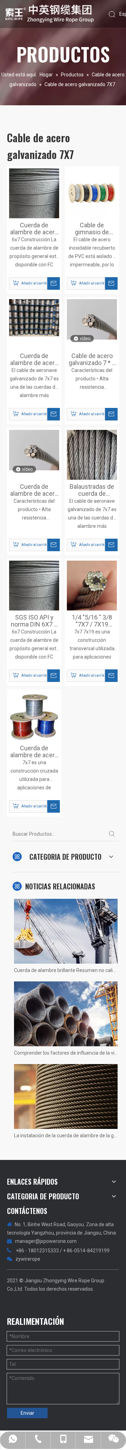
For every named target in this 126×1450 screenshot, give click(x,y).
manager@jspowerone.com (46, 1241)
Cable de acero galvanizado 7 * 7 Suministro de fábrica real (92, 359)
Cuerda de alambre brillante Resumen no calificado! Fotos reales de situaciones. (66, 970)
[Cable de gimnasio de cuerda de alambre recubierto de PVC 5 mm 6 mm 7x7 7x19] (92, 192)
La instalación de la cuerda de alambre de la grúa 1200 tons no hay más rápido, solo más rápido (66, 1135)
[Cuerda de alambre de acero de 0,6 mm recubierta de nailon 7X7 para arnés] (34, 715)
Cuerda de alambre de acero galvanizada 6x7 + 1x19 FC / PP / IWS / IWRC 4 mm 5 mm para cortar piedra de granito (34, 229)
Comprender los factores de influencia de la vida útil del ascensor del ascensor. (66, 1053)
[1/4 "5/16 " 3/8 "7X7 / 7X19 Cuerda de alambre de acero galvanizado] (92, 585)
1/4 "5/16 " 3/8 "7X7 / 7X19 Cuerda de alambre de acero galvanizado (92, 621)
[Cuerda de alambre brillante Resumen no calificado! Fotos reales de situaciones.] (66, 931)
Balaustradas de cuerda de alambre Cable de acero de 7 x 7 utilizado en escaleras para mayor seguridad (92, 490)
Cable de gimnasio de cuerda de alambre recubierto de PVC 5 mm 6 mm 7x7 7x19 (92, 229)
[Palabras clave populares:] (112, 834)
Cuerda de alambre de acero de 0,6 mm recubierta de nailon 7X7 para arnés (34, 752)
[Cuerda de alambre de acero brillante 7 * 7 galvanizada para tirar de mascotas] (34, 449)
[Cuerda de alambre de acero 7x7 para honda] (34, 317)
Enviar (27, 1413)
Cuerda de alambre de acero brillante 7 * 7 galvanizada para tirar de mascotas (34, 490)
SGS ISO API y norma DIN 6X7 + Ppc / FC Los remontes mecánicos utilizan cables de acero (34, 621)
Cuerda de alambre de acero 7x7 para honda (34, 359)
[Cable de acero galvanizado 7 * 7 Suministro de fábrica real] (92, 318)
